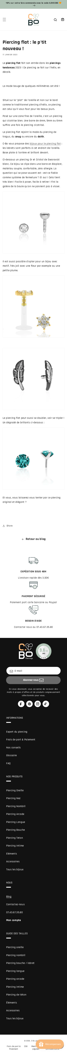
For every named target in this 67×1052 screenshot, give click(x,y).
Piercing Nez (13, 798)
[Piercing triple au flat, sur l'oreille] (34, 483)
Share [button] (10, 525)
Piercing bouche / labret (20, 963)
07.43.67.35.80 (14, 912)
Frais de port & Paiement (20, 739)
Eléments (11, 853)
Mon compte (13, 920)
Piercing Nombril (16, 806)
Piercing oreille (15, 947)
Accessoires (12, 861)
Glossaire (11, 755)
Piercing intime (15, 987)
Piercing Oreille (15, 790)
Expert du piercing (16, 732)
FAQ (8, 763)
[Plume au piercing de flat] (34, 404)
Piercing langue (15, 971)
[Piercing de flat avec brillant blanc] (34, 247)
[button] (4, 19)
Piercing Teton (14, 838)
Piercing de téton (16, 994)
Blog (9, 896)
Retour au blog (36, 539)
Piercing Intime (15, 845)
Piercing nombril (15, 955)
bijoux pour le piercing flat (45, 143)
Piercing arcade (15, 979)
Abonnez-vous (30, 680)
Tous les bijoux (15, 869)
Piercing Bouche (15, 830)
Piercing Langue (15, 822)
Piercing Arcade (15, 814)
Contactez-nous (15, 904)
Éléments (11, 1002)
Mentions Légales (35, 1047)
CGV (26, 1046)
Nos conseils (13, 747)
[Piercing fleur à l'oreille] (34, 331)
